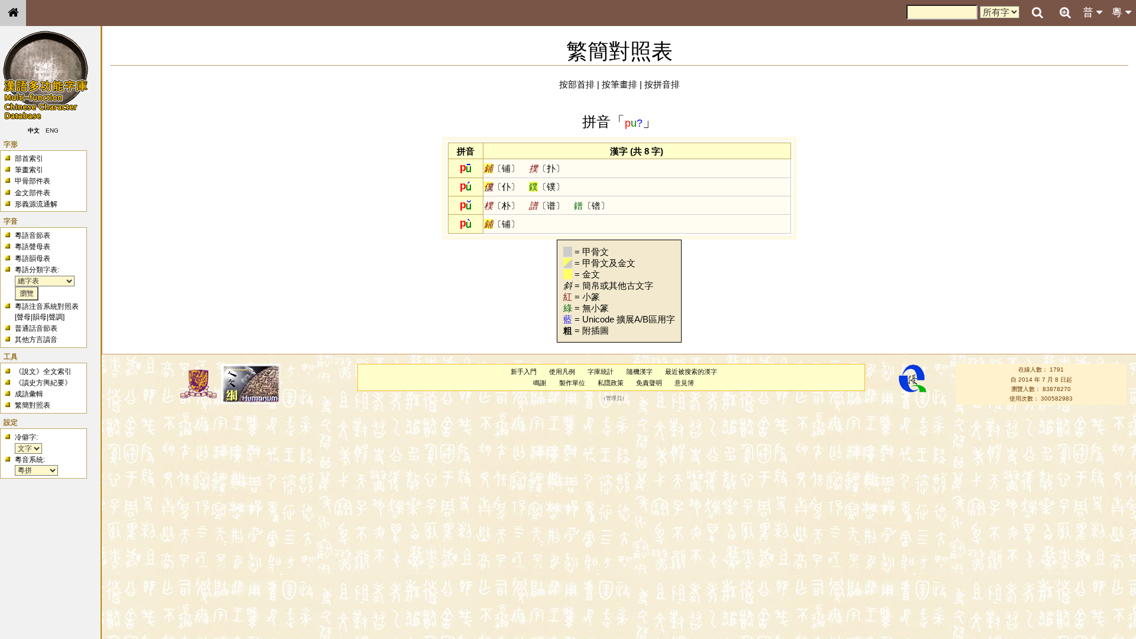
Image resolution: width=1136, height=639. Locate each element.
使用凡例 (562, 371)
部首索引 (29, 158)
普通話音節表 (36, 328)
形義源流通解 (36, 204)
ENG (52, 130)
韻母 (40, 317)
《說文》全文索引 (43, 371)
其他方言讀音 (36, 339)
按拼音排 (662, 84)
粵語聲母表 (32, 247)
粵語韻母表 (32, 258)
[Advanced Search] (1065, 12)
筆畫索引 (29, 170)
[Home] (13, 13)
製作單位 (572, 382)
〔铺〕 (501, 168)
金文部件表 (32, 193)
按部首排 (577, 84)
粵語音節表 (32, 235)
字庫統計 (601, 371)
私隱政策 (611, 382)
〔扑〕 (546, 168)
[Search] (1037, 13)
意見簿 (684, 382)
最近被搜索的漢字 (691, 371)
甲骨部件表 (32, 181)
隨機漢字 (640, 371)
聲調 (56, 317)
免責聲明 (649, 382)
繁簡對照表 (32, 405)
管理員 (614, 399)
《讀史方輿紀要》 (43, 383)
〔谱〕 (546, 206)
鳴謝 (539, 382)
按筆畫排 (619, 84)
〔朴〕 (501, 206)
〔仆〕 (501, 187)
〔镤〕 (546, 187)
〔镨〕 (591, 206)
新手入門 (524, 371)
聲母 (24, 317)
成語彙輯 (29, 394)
